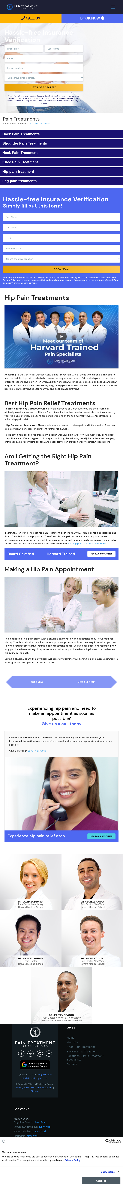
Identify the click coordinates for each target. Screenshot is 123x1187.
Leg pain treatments (19, 181)
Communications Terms (19, 98)
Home (71, 1037)
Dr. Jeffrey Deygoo (61, 1015)
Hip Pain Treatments (40, 123)
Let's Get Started (44, 87)
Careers (72, 1064)
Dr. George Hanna (92, 901)
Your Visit (73, 1042)
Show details (108, 1172)
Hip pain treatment (18, 171)
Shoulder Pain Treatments (24, 143)
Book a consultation (101, 554)
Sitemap (35, 1091)
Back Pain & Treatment (82, 1051)
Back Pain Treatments (21, 134)
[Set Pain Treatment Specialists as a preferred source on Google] (35, 1068)
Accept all (101, 1181)
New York (21, 1118)
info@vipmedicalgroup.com (35, 1078)
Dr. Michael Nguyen (30, 958)
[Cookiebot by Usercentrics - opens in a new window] (107, 1141)
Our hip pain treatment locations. (87, 543)
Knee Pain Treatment (20, 162)
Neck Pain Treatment (20, 153)
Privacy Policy (40, 98)
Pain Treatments (19, 123)
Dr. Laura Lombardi (30, 901)
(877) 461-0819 (37, 750)
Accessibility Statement (41, 1087)
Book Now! (61, 269)
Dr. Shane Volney (92, 958)
